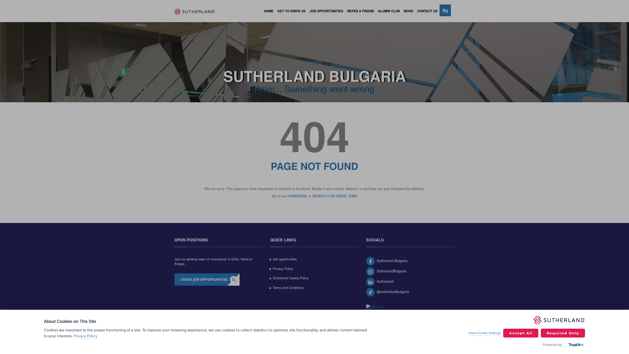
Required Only (563, 333)
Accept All (520, 333)
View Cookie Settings (485, 333)
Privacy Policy (85, 336)
